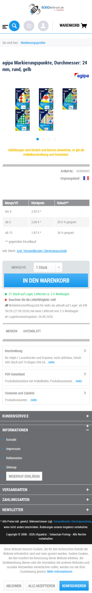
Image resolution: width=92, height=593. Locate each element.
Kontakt (11, 439)
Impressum (13, 448)
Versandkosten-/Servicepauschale (72, 521)
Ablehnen (13, 585)
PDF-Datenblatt (15, 374)
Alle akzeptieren (41, 585)
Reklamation (14, 458)
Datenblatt (32, 331)
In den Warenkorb (46, 280)
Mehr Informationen (59, 571)
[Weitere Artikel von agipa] (82, 76)
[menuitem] (5, 25)
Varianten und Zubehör (19, 393)
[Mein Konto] (43, 26)
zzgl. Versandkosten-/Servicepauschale (42, 250)
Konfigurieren (74, 585)
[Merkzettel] (29, 26)
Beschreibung (13, 351)
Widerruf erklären (24, 476)
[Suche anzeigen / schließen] (14, 26)
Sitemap (11, 467)
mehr (51, 362)
